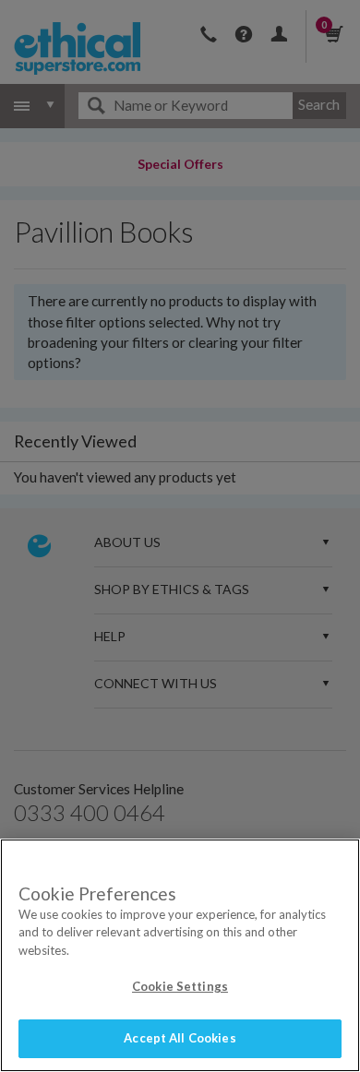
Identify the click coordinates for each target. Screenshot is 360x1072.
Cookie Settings (180, 986)
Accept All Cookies (179, 1037)
